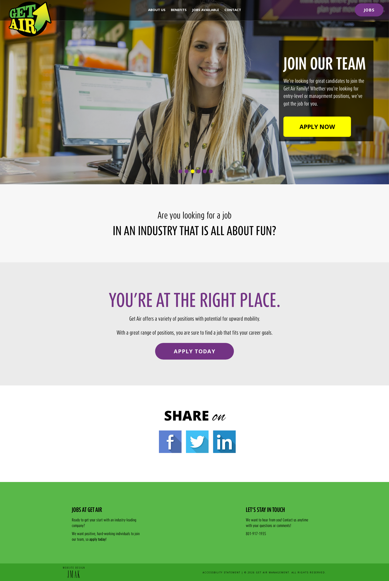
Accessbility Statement (221, 572)
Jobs (369, 10)
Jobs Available (205, 9)
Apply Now (317, 126)
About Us (156, 9)
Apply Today (194, 351)
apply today (97, 539)
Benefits (179, 9)
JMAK (74, 574)
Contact (232, 9)
